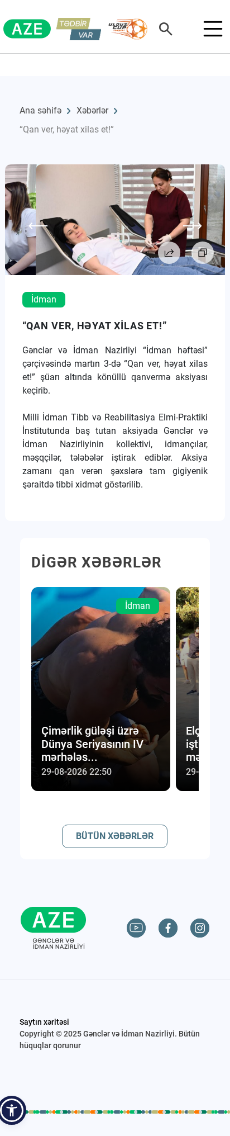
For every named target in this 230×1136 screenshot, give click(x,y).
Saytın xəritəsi (44, 1021)
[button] (11, 1110)
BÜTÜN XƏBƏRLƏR (115, 836)
